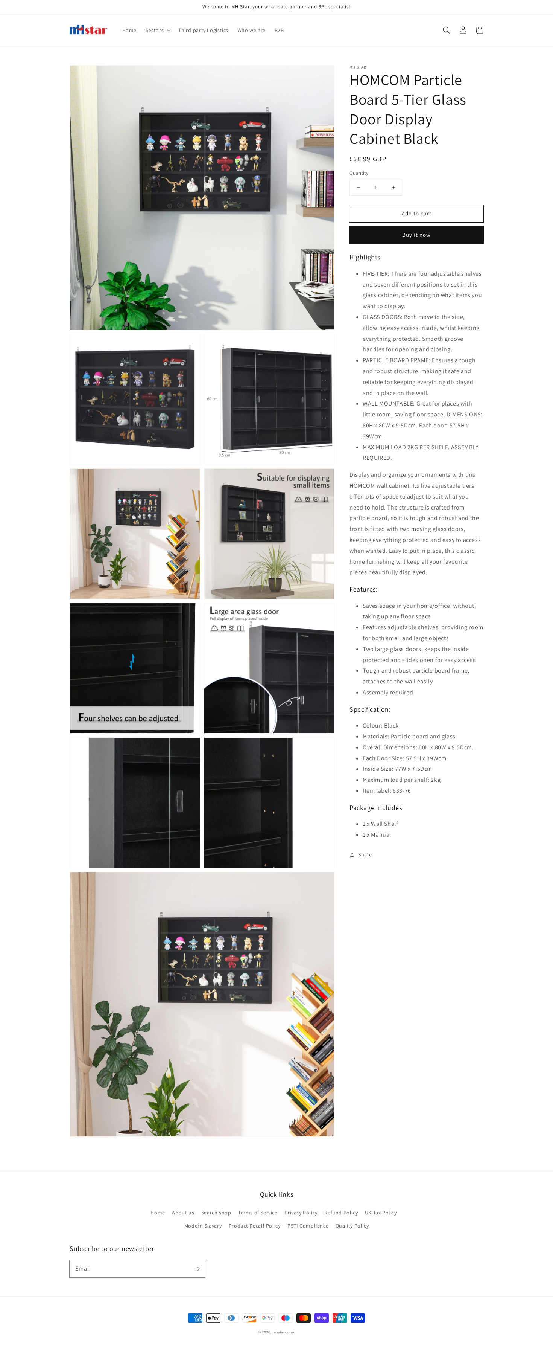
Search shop (216, 1212)
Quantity (358, 173)
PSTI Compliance (307, 1225)
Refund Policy (341, 1212)
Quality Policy (352, 1225)
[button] (446, 30)
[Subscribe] (196, 1268)
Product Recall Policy (255, 1225)
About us (183, 1212)
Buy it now (416, 234)
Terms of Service (258, 1212)
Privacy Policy (300, 1212)
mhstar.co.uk (284, 1332)
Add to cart (416, 213)
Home (157, 1212)
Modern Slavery (203, 1225)
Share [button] (365, 854)
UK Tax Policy (381, 1212)
